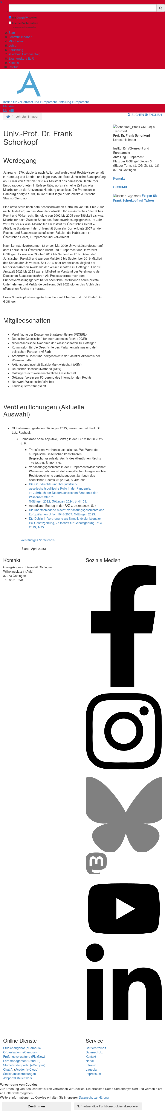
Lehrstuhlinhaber (20, 37)
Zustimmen (36, 1106)
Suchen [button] (138, 115)
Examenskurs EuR (21, 58)
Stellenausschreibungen (19, 1073)
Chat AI (8, 1069)
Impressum (93, 1073)
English (155, 115)
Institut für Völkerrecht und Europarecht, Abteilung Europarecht (46, 102)
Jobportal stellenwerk (17, 1078)
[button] (8, 106)
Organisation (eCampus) (20, 1052)
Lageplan (92, 1069)
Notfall (90, 1061)
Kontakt (14, 62)
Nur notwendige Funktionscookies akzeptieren (108, 1106)
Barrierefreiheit (96, 1048)
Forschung (16, 50)
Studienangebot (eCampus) (22, 1048)
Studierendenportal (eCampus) (24, 1065)
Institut (13, 67)
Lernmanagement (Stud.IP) (21, 1061)
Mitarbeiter (16, 41)
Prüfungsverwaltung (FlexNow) (24, 1056)
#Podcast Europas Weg (25, 54)
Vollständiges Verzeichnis (37, 540)
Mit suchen (24, 17)
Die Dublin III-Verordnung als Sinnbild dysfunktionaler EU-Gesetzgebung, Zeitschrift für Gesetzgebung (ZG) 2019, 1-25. (65, 522)
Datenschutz (94, 1052)
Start (12, 32)
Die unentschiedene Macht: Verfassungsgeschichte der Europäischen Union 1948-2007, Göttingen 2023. (66, 512)
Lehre (13, 45)
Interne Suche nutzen (25, 23)
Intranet (91, 1065)
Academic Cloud (26, 1069)
